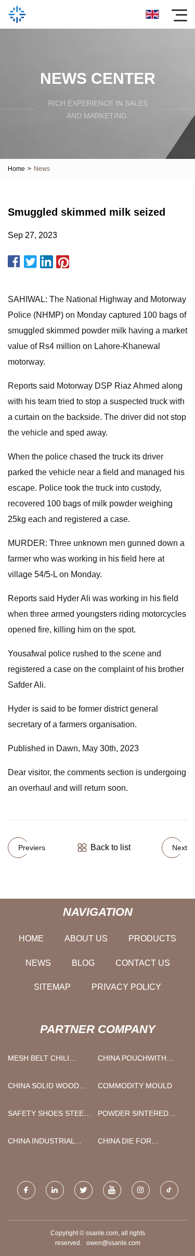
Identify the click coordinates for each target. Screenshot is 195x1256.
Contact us (142, 963)
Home (16, 168)
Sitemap (52, 987)
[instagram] (141, 1190)
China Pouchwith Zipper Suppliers (132, 1060)
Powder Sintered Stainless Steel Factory (133, 1115)
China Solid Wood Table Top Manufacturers (43, 1088)
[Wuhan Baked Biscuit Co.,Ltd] (17, 14)
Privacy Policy (126, 987)
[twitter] (83, 1190)
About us (86, 938)
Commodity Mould (135, 1085)
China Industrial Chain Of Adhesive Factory (44, 1143)
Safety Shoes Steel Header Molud (47, 1115)
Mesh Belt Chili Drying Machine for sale (48, 1060)
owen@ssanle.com (113, 1243)
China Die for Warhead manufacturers (130, 1143)
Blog (83, 963)
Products (152, 938)
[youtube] (112, 1190)
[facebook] (26, 1190)
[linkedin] (55, 1190)
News (38, 963)
